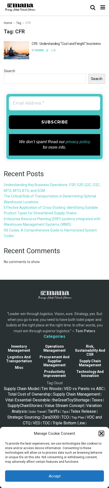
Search (9, 71)
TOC (46, 423)
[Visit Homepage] (20, 8)
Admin (39, 50)
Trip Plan (77, 417)
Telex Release (83, 411)
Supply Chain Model (21, 388)
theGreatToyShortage (70, 400)
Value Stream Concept (64, 405)
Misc (19, 368)
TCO (65, 417)
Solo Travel (37, 412)
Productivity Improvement (54, 374)
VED (36, 423)
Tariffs (54, 411)
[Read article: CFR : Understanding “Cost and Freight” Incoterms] (16, 50)
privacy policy (78, 142)
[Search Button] (92, 7)
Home (8, 23)
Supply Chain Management (90, 363)
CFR (28, 23)
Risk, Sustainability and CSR (90, 350)
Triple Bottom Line (68, 423)
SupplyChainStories (25, 405)
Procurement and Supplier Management (54, 361)
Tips (65, 412)
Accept (55, 476)
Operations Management (54, 348)
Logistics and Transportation (19, 359)
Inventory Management (19, 348)
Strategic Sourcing (23, 417)
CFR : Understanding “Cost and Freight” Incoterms (66, 43)
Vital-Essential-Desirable (27, 400)
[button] (101, 433)
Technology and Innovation (90, 374)
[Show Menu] (102, 7)
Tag (18, 23)
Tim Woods (51, 388)
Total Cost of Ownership (29, 394)
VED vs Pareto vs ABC (84, 388)
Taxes (97, 400)
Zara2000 (50, 417)
